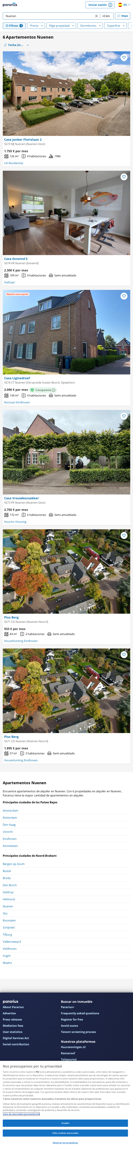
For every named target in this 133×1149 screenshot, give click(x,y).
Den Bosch (10, 885)
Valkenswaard (12, 942)
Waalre (7, 963)
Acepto (65, 1123)
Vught (7, 956)
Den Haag (9, 825)
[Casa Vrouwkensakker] (66, 452)
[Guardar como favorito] (124, 57)
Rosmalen (9, 920)
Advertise (9, 1013)
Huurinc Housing (15, 522)
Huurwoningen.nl (73, 1047)
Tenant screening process (78, 1032)
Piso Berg (11, 617)
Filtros (13, 26)
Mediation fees (13, 1026)
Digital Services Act (16, 1038)
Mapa (124, 15)
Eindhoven (10, 839)
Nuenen (8, 906)
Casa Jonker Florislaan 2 (23, 139)
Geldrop (8, 892)
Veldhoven (10, 949)
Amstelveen (10, 846)
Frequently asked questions (80, 1013)
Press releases (12, 1019)
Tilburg (7, 934)
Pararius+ (67, 1007)
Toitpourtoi (69, 1059)
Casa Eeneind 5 (16, 259)
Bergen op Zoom (14, 864)
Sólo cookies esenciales (65, 1133)
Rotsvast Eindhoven (17, 402)
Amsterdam (10, 810)
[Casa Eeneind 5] (66, 213)
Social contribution (16, 1044)
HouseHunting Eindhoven (21, 641)
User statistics (12, 1032)
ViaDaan (9, 282)
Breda (7, 878)
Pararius (10, 5)
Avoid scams (69, 1026)
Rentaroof (68, 1053)
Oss (5, 913)
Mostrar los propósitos (65, 1142)
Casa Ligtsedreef (17, 378)
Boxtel (7, 871)
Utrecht (8, 832)
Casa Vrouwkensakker (21, 498)
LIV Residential (13, 163)
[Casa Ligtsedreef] (66, 332)
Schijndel (9, 927)
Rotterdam (10, 818)
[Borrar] (96, 16)
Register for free (72, 1019)
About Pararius (13, 1007)
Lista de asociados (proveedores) (21, 1114)
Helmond (9, 899)
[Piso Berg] (66, 571)
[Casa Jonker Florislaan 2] (66, 93)
